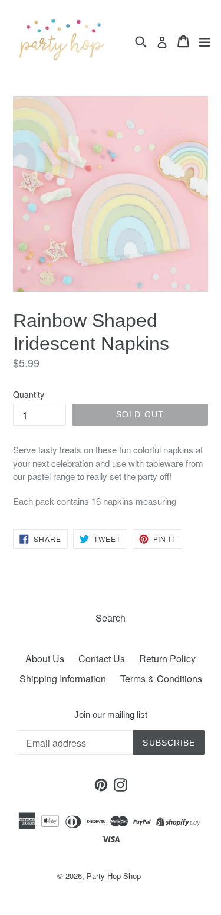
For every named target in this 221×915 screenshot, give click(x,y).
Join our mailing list (110, 715)
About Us (44, 658)
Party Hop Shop (114, 875)
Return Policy (167, 658)
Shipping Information (62, 678)
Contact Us (101, 658)
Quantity (28, 394)
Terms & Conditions (161, 678)
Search (110, 618)
